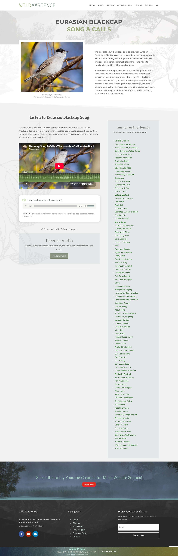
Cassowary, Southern (124, 198)
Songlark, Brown (121, 425)
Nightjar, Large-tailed (124, 337)
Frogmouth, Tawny (122, 272)
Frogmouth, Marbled (123, 266)
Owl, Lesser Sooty (122, 364)
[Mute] (85, 206)
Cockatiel (119, 205)
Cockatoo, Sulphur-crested (126, 212)
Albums (110, 5)
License (138, 5)
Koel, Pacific (120, 310)
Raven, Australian (122, 394)
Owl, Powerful (120, 357)
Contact (149, 5)
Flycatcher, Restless (123, 259)
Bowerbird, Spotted (123, 168)
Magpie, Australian (122, 326)
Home (92, 5)
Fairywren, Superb (122, 249)
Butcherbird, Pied (122, 188)
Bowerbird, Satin (122, 164)
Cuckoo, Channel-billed (124, 225)
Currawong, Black (122, 232)
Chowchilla (119, 201)
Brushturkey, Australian (124, 174)
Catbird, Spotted (122, 195)
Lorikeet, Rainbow (122, 320)
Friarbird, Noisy (121, 262)
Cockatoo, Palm (121, 208)
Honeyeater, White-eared (125, 296)
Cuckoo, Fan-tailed (123, 228)
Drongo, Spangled (122, 242)
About (101, 5)
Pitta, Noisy (119, 391)
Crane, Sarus (120, 222)
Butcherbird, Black (122, 181)
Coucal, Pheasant (122, 218)
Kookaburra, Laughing (124, 316)
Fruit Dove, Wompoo (123, 279)
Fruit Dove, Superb (122, 276)
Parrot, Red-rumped (123, 387)
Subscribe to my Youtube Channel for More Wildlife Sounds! (89, 477)
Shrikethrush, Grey (122, 418)
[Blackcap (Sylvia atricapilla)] (52, 91)
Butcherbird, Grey (122, 184)
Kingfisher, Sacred (122, 303)
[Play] (26, 206)
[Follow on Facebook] (21, 534)
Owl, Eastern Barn (122, 354)
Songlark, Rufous (122, 428)
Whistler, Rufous (121, 448)
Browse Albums (108, 551)
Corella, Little (120, 215)
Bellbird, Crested (122, 141)
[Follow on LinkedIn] (35, 534)
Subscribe (89, 484)
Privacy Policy (79, 529)
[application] (59, 206)
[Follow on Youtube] (28, 534)
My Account (78, 526)
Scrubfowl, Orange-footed (126, 414)
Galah (117, 283)
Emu (116, 245)
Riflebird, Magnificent (124, 397)
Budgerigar (119, 178)
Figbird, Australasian (123, 252)
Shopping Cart (79, 533)
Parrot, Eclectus (121, 381)
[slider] (91, 205)
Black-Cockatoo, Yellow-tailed (127, 151)
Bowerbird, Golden (122, 161)
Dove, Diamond (121, 239)
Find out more (59, 255)
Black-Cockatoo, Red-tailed (126, 147)
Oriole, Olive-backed (123, 347)
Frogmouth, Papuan (123, 269)
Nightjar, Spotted (122, 340)
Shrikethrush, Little (123, 421)
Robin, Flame (120, 404)
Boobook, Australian (123, 154)
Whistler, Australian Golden (126, 445)
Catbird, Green (121, 191)
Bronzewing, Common (124, 171)
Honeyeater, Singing (123, 289)
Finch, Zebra (120, 255)
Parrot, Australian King (124, 377)
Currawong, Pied (122, 235)
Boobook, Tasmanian (123, 157)
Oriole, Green (120, 343)
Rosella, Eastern (121, 411)
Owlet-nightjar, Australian (125, 370)
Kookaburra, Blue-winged (125, 313)
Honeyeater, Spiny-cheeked (126, 293)
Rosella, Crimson (122, 408)
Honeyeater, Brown (123, 286)
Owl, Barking (120, 360)
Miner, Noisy (120, 333)
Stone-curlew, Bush (123, 431)
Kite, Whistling (121, 306)
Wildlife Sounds (124, 5)
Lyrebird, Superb (121, 323)
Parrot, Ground (121, 384)
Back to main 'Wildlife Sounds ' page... (60, 229)
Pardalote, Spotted (123, 374)
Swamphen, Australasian (125, 435)
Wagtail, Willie (120, 438)
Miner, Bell (119, 330)
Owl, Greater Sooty (123, 367)
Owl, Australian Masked (124, 350)
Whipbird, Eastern (122, 441)
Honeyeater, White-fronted (126, 299)
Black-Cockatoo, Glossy (125, 144)
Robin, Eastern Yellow (124, 401)
